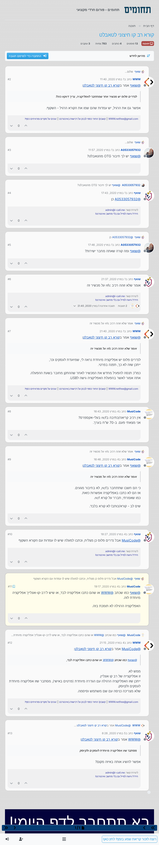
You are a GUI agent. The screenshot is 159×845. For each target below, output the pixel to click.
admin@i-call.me (115, 209)
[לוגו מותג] (137, 10)
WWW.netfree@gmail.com (123, 118)
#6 (9, 279)
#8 (9, 411)
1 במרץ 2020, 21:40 (112, 331)
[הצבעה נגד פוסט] (11, 125)
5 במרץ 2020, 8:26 (114, 733)
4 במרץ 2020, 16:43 (106, 411)
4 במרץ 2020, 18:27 (113, 534)
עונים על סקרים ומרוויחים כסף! (40, 118)
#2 (9, 79)
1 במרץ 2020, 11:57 (100, 150)
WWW (136, 79)
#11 (10, 586)
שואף (137, 71)
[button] (64, 839)
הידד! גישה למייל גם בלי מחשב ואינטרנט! (116, 213)
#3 (9, 150)
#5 (9, 244)
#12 (10, 642)
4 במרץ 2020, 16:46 (106, 459)
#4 (9, 193)
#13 (10, 733)
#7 (9, 331)
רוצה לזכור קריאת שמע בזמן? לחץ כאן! (129, 839)
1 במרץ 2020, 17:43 (113, 193)
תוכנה (146, 43)
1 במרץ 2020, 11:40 (112, 79)
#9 (9, 459)
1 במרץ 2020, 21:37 (113, 279)
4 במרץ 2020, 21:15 (112, 642)
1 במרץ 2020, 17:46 (100, 244)
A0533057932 (131, 150)
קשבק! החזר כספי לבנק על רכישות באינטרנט (82, 118)
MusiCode (134, 411)
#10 (10, 534)
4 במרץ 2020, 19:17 (106, 586)
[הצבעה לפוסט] (26, 125)
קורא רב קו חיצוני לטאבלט (101, 85)
